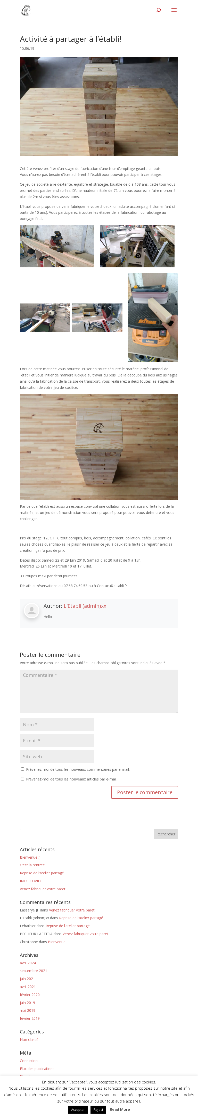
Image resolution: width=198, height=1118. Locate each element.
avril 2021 (28, 986)
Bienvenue (56, 941)
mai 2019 (27, 1010)
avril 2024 (28, 962)
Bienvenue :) (30, 857)
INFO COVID (30, 880)
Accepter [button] (78, 1109)
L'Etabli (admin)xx (85, 605)
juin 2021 (27, 978)
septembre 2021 (33, 970)
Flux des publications (37, 1068)
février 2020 (30, 994)
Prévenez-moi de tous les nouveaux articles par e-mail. (71, 779)
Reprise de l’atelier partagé (42, 872)
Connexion (29, 1060)
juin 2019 (27, 1002)
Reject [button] (98, 1109)
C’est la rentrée (32, 864)
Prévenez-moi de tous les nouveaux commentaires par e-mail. (78, 769)
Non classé (29, 1039)
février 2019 (30, 1018)
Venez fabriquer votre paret (42, 888)
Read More (120, 1109)
